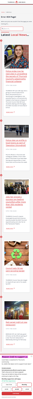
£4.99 (17, 389)
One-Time (9, 384)
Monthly (24, 384)
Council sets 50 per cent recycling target (15, 269)
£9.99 (27, 389)
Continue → (17, 393)
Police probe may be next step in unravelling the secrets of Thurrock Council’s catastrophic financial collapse (16, 76)
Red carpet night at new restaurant (16, 323)
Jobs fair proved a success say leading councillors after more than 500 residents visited (16, 202)
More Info (9, 112)
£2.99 (6, 389)
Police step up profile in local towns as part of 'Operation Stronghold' (16, 143)
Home (2, 12)
